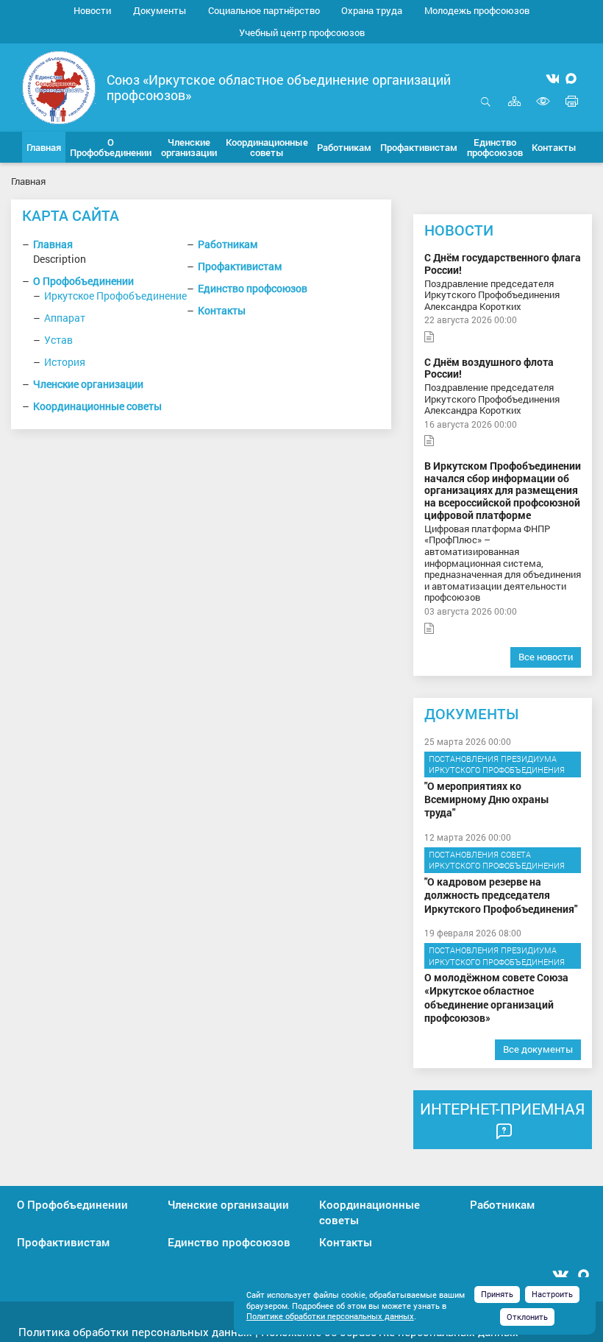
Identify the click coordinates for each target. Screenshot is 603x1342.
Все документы (538, 1049)
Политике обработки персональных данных (330, 1315)
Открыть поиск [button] (486, 109)
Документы (159, 10)
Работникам (227, 244)
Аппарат (64, 318)
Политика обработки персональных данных (135, 1331)
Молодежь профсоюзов (476, 10)
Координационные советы (97, 406)
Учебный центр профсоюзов (302, 32)
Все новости (545, 656)
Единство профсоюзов (252, 288)
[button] (110, 147)
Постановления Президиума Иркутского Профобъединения (497, 764)
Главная (53, 244)
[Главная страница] (59, 86)
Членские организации (88, 384)
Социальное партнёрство (264, 10)
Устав (58, 340)
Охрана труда (371, 10)
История (64, 362)
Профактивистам (240, 266)
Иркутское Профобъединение (115, 296)
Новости (92, 10)
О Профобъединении (83, 281)
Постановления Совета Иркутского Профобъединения (497, 860)
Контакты (222, 310)
